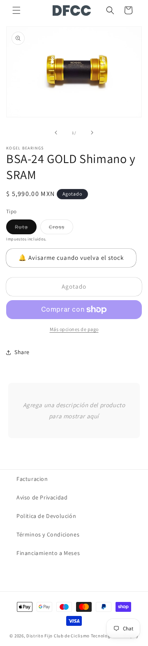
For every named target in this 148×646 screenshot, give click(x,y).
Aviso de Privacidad (41, 497)
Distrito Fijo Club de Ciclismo (58, 636)
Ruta (26, 228)
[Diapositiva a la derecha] (92, 133)
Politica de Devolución (46, 516)
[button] (16, 10)
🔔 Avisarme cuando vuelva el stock (71, 257)
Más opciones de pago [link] (74, 329)
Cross (61, 228)
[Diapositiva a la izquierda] (56, 133)
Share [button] (22, 352)
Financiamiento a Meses (48, 553)
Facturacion (32, 479)
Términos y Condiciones (47, 534)
